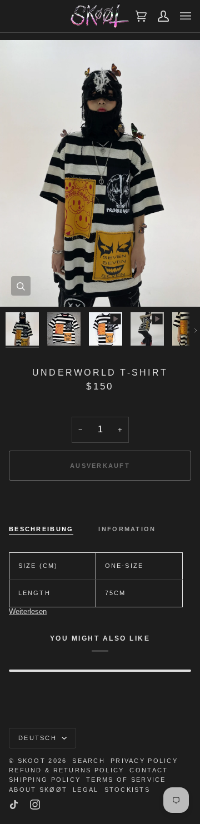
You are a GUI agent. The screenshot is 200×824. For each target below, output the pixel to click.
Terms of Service (126, 779)
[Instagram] (35, 805)
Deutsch (38, 738)
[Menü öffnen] (180, 16)
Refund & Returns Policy (66, 770)
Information (127, 529)
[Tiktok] (14, 805)
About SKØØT (38, 789)
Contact (148, 770)
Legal (85, 789)
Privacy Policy (144, 760)
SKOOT (32, 760)
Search (88, 760)
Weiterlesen (28, 611)
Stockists (127, 789)
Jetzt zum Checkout (100, 504)
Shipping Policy (45, 779)
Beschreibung (41, 529)
